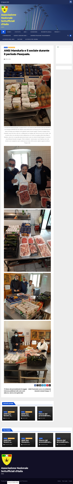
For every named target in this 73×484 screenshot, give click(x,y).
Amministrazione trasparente (40, 35)
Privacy (57, 32)
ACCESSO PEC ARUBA (31, 39)
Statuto (18, 32)
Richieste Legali (46, 32)
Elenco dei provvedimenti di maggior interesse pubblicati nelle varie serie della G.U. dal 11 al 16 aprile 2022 (15, 391)
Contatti (70, 481)
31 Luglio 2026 (62, 444)
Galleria (59, 481)
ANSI (25, 32)
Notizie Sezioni (12, 47)
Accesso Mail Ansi (8, 39)
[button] (68, 35)
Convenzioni (7, 35)
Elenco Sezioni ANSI (20, 35)
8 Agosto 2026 (8, 444)
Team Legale (64, 481)
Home (9, 32)
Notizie (20, 39)
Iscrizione (34, 32)
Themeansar (24, 481)
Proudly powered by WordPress (7, 481)
